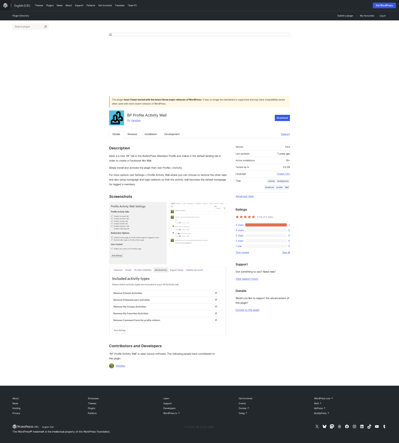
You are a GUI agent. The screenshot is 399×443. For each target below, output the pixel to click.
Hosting (16, 408)
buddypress (283, 181)
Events (242, 403)
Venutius (136, 120)
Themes (92, 403)
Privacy (16, 413)
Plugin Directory (20, 15)
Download (282, 118)
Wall (287, 187)
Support (285, 134)
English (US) (283, 173)
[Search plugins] (45, 27)
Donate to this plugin (248, 310)
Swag (243, 413)
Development (172, 134)
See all (286, 252)
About (15, 398)
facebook (269, 187)
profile (279, 187)
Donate (244, 408)
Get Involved (245, 398)
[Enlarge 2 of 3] (222, 206)
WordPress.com (323, 398)
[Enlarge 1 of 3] (162, 206)
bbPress (319, 408)
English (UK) (48, 427)
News (15, 403)
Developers (169, 408)
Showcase (93, 398)
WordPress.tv (171, 413)
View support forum (247, 278)
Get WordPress (384, 5)
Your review (242, 252)
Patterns (92, 413)
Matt (318, 403)
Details (116, 134)
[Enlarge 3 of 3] (222, 271)
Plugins (91, 408)
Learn (166, 398)
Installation (150, 134)
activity (271, 181)
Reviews (132, 134)
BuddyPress (321, 413)
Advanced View (245, 196)
